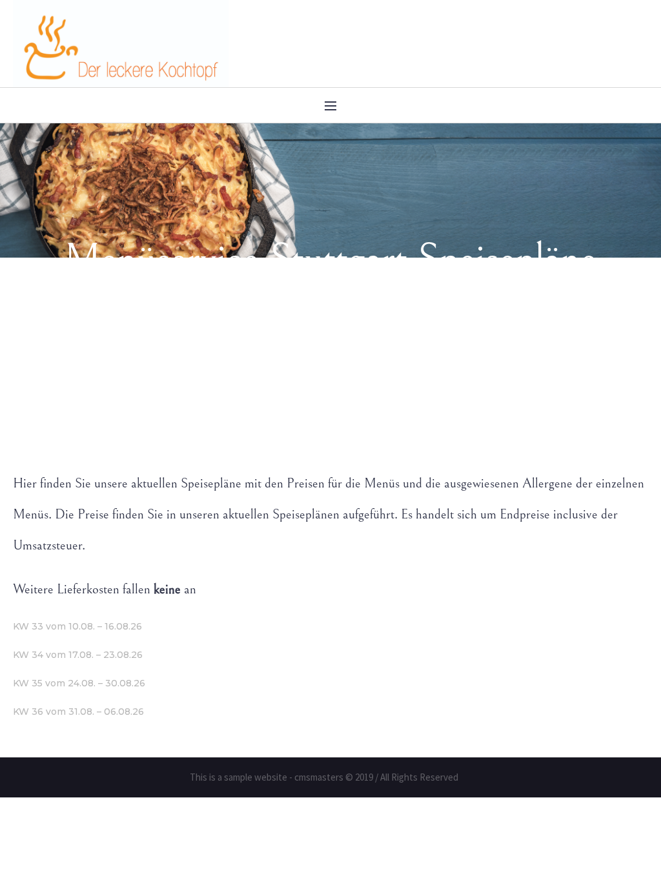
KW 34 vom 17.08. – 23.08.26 (78, 655)
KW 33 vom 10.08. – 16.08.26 (77, 626)
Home (219, 390)
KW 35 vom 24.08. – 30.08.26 (79, 683)
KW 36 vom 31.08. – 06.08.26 (78, 711)
